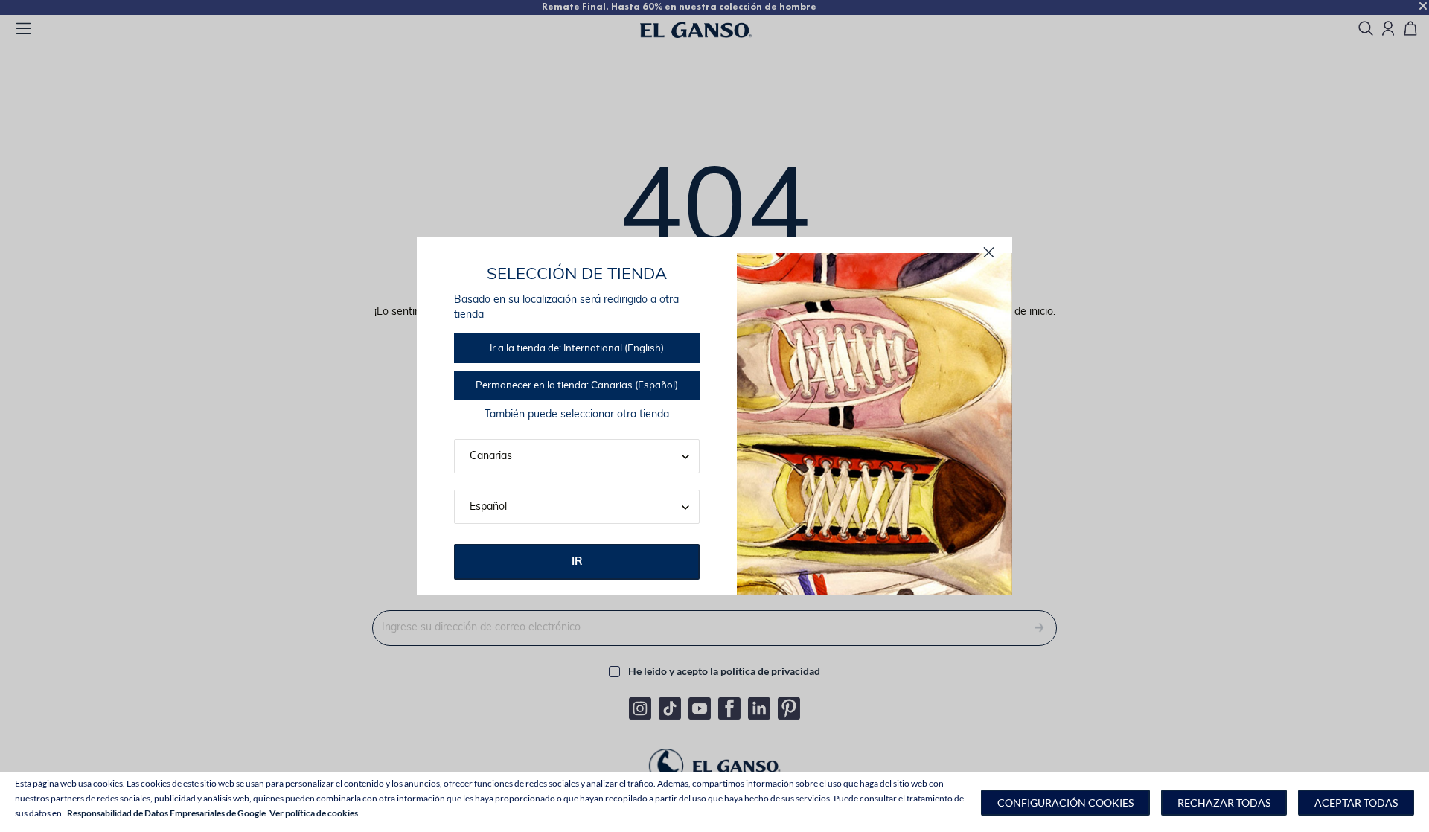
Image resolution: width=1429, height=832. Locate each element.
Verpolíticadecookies (313, 813)
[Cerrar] (988, 252)
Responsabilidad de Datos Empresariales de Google (166, 813)
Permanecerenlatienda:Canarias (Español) (577, 386)
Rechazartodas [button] (1223, 802)
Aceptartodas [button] (1356, 802)
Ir (577, 562)
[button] (1065, 803)
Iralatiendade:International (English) (577, 348)
